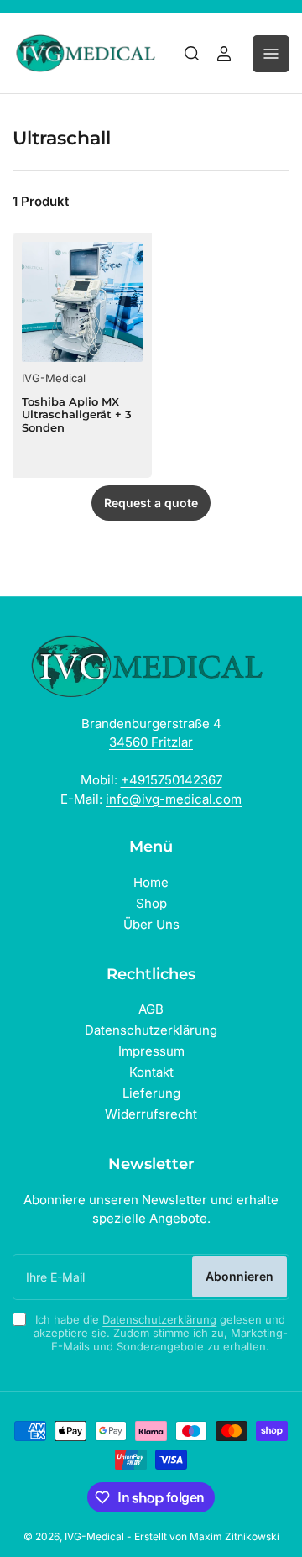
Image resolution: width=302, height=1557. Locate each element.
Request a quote (151, 502)
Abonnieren (239, 1276)
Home (151, 882)
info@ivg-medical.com (174, 799)
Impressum (151, 1051)
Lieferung (151, 1093)
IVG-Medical (54, 378)
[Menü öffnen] (271, 53)
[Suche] (192, 53)
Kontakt (151, 1072)
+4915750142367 (171, 780)
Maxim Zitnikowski (234, 1536)
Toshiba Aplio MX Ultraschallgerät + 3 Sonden (77, 414)
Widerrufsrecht (151, 1114)
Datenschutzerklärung (151, 1030)
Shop (151, 903)
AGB (151, 1009)
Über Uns (151, 924)
